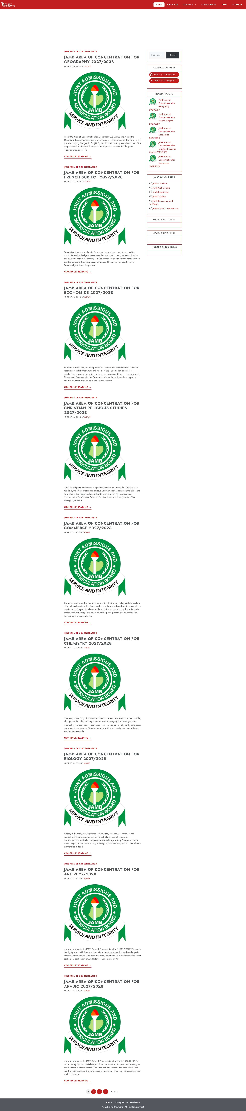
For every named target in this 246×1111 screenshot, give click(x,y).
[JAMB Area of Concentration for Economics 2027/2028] (152, 131)
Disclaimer (135, 1102)
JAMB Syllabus (159, 196)
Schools (188, 4)
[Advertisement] (123, 27)
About (109, 1102)
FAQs (224, 4)
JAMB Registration (161, 192)
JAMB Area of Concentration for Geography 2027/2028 (101, 59)
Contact (237, 4)
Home (159, 4)
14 (106, 1091)
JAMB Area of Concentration (80, 51)
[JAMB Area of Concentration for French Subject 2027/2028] (152, 117)
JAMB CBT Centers (161, 187)
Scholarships (209, 4)
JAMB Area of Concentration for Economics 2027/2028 (101, 290)
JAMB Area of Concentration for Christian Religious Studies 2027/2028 (101, 408)
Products (172, 4)
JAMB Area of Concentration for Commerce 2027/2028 (101, 526)
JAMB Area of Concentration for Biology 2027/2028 (101, 756)
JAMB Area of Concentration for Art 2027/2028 (101, 872)
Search (173, 55)
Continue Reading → (77, 156)
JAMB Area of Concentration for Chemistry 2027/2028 (101, 641)
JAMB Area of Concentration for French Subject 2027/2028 (101, 175)
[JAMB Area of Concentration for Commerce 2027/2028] (152, 159)
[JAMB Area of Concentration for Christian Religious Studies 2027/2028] (152, 145)
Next (114, 1091)
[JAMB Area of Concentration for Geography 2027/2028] (152, 102)
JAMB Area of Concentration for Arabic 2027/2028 (101, 984)
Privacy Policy (121, 1102)
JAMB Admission (160, 183)
